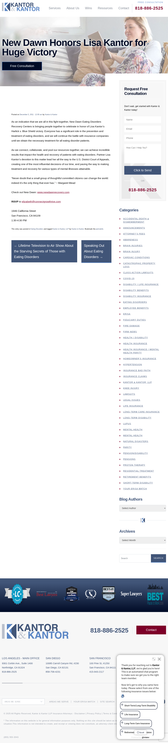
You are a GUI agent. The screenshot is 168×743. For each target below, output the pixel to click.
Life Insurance (133, 406)
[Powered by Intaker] (146, 737)
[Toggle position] (154, 659)
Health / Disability (135, 337)
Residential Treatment (138, 471)
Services (55, 8)
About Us (72, 8)
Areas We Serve (59, 702)
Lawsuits (129, 394)
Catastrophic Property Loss (139, 265)
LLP (67, 229)
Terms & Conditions (112, 713)
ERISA (126, 314)
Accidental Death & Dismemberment (136, 220)
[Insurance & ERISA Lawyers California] (21, 7)
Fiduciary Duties (134, 320)
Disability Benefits (136, 290)
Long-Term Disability (137, 418)
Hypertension (132, 364)
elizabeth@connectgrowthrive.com (41, 201)
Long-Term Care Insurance (141, 412)
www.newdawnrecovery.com (53, 192)
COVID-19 (128, 278)
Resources (105, 8)
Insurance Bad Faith (137, 370)
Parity (127, 447)
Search (158, 558)
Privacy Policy (94, 713)
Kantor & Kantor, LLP (137, 382)
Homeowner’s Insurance (139, 359)
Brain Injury (131, 251)
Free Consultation (22, 66)
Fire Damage (131, 326)
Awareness (130, 240)
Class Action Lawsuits (138, 272)
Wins (88, 8)
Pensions (129, 459)
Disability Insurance (137, 296)
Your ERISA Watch (135, 489)
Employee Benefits (136, 308)
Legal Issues (131, 400)
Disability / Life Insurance (141, 284)
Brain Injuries (133, 246)
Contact (123, 8)
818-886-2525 (149, 8)
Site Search (107, 702)
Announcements (134, 228)
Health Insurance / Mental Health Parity (141, 351)
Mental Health (133, 429)
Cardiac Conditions (136, 257)
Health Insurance (135, 343)
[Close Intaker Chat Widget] (159, 659)
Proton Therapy (134, 465)
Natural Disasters (135, 441)
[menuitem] (55, 8)
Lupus (127, 424)
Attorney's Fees (134, 234)
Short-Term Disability (138, 483)
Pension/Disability (135, 453)
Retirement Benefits (137, 477)
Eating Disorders (37, 229)
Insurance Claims (135, 376)
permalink (99, 229)
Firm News (130, 332)
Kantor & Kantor (51, 114)
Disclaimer (80, 713)
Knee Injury (131, 388)
